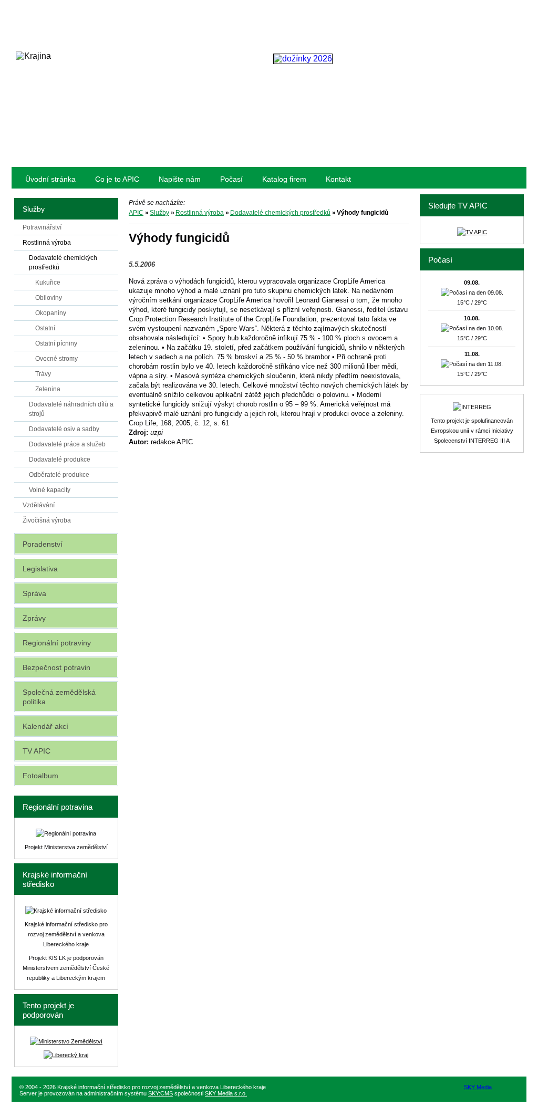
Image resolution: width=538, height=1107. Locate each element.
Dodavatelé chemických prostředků (280, 213)
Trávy (43, 374)
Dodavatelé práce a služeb (67, 444)
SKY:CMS (160, 1093)
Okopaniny (50, 313)
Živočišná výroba (47, 520)
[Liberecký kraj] (66, 1055)
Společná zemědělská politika (59, 697)
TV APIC (36, 751)
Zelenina (47, 389)
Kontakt (338, 179)
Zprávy (34, 618)
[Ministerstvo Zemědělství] (66, 1041)
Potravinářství (42, 227)
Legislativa (40, 569)
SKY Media (478, 1087)
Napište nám (180, 179)
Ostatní (45, 328)
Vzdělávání (39, 505)
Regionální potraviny (57, 643)
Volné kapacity (49, 490)
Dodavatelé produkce (59, 459)
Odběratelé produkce (59, 475)
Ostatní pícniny (56, 343)
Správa (34, 593)
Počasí (231, 179)
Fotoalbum (40, 775)
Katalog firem (284, 179)
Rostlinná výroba (199, 213)
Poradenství (43, 544)
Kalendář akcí (45, 726)
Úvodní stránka (50, 179)
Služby (159, 213)
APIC (136, 213)
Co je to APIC (117, 179)
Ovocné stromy (56, 359)
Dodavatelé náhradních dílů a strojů (71, 409)
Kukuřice (47, 282)
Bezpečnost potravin (56, 667)
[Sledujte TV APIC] (472, 232)
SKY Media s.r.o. (226, 1093)
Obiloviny (48, 298)
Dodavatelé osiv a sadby (64, 429)
